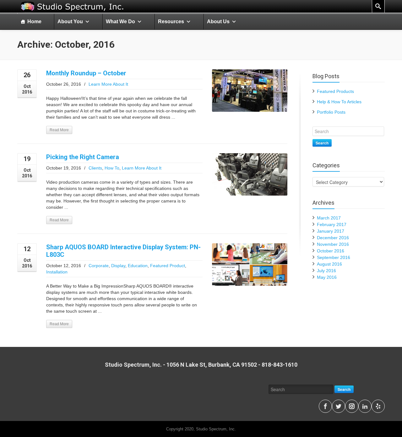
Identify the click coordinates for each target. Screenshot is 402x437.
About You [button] (70, 21)
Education (138, 265)
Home (34, 21)
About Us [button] (218, 21)
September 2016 (333, 257)
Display (118, 265)
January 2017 (330, 231)
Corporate (99, 265)
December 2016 (333, 237)
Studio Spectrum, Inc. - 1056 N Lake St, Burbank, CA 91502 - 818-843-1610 (201, 364)
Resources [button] (171, 21)
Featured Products (335, 91)
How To (112, 167)
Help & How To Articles (339, 101)
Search (322, 143)
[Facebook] (325, 406)
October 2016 (330, 250)
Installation (57, 271)
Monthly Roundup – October (86, 73)
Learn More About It (108, 84)
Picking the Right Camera (82, 157)
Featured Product (167, 265)
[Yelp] (378, 406)
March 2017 (329, 217)
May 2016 (327, 277)
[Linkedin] (365, 406)
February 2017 (331, 224)
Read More (59, 130)
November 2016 (333, 244)
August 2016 (329, 264)
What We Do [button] (120, 21)
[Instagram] (351, 406)
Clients (95, 167)
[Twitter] (338, 406)
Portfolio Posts (331, 112)
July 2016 (326, 270)
